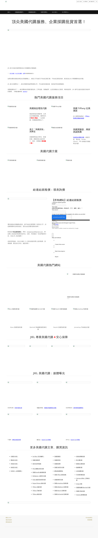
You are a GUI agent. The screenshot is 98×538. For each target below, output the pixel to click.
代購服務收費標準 (19, 12)
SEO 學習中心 (65, 12)
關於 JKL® (8, 517)
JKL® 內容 (54, 12)
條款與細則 (9, 520)
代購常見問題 (44, 12)
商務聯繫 (89, 520)
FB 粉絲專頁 (89, 517)
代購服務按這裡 (32, 12)
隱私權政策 (9, 522)
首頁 (9, 12)
